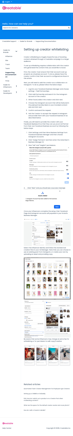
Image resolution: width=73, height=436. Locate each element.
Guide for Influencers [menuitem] (7, 86)
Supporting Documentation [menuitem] (10, 74)
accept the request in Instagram (55, 113)
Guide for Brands (26, 41)
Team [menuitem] (7, 68)
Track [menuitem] (7, 64)
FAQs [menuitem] (7, 81)
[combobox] (34, 28)
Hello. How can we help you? (17, 23)
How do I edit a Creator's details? (34, 410)
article (29, 78)
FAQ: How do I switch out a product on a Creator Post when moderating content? (43, 399)
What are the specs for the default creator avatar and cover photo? (46, 405)
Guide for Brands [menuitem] (6, 51)
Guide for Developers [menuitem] (7, 92)
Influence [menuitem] (8, 56)
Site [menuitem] (6, 60)
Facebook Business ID (32, 124)
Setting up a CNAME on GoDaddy (34, 394)
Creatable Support (9, 41)
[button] (16, 50)
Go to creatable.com (61, 8)
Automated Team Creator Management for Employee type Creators (47, 389)
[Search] (69, 28)
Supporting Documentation (46, 41)
